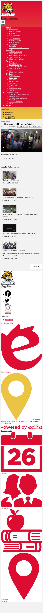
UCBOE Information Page (17, 66)
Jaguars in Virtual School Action (19, 94)
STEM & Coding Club (16, 102)
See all (16, 167)
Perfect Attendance (15, 57)
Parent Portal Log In (15, 65)
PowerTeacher (9, 116)
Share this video (22, 127)
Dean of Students (14, 35)
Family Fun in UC (14, 68)
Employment (9, 320)
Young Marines (13, 96)
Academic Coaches (15, 40)
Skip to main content (7, 2)
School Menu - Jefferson (16, 59)
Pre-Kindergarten (14, 76)
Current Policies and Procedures (19, 48)
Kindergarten (13, 78)
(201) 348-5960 (31, 421)
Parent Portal (13, 63)
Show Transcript (8, 158)
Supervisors (12, 33)
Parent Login (9, 112)
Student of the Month (15, 52)
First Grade (12, 79)
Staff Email (8, 114)
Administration (13, 29)
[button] (8, 28)
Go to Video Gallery (35, 127)
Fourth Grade (13, 85)
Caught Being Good (15, 53)
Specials (11, 87)
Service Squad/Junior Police (17, 55)
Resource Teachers (15, 89)
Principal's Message (15, 31)
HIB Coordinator (14, 39)
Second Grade (13, 81)
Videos (11, 103)
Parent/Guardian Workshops (18, 98)
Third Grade (13, 83)
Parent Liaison (13, 44)
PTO (10, 70)
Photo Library (13, 100)
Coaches (11, 90)
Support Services (14, 42)
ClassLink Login (10, 118)
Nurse (11, 37)
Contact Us (12, 46)
